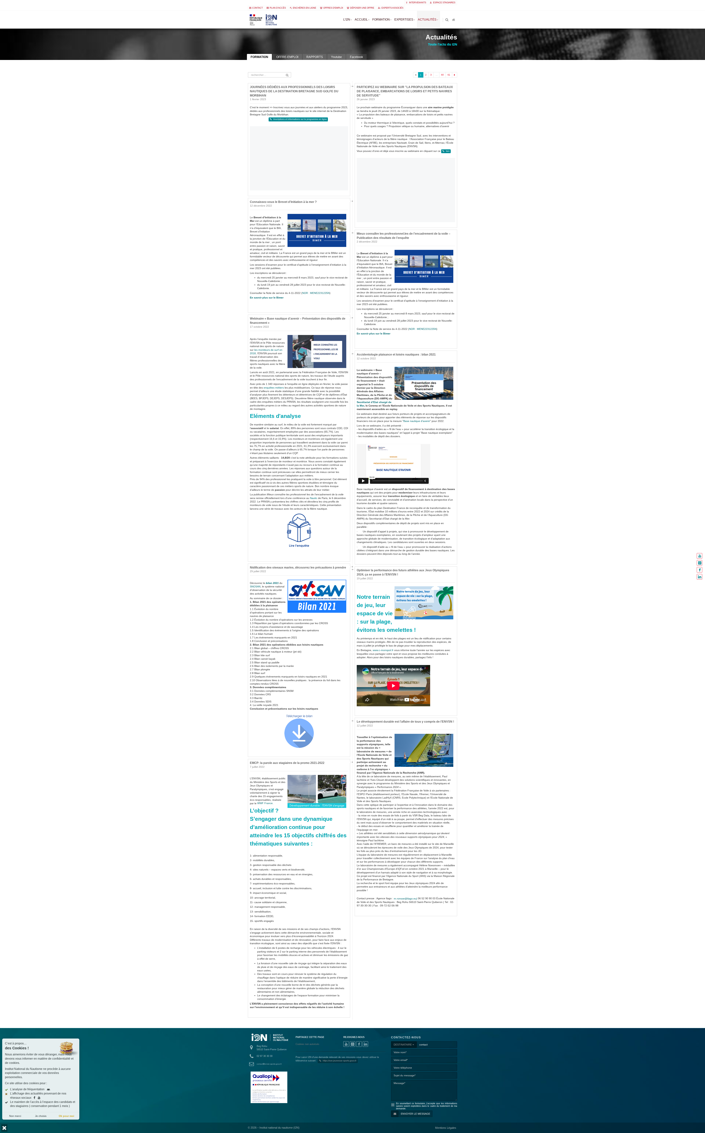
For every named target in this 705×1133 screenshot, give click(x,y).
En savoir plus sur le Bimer (266, 297)
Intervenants (417, 2)
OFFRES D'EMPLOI (333, 8)
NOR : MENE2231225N (316, 293)
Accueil (361, 19)
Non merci (15, 1115)
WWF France (265, 803)
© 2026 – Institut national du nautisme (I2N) (273, 1127)
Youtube (336, 57)
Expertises (403, 19)
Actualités (427, 19)
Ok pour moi (66, 1115)
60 (442, 75)
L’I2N (346, 19)
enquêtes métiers (274, 387)
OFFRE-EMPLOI (287, 57)
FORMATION (259, 57)
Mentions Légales (445, 1127)
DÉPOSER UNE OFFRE (362, 8)
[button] (4, 1128)
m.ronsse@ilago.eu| (405, 898)
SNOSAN (255, 586)
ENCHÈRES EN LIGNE (304, 8)
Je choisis (40, 1115)
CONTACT (257, 8)
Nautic (313, 498)
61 (449, 75)
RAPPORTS (314, 57)
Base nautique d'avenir (416, 421)
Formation (381, 19)
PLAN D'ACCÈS (278, 8)
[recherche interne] (447, 20)
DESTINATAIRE (403, 1044)
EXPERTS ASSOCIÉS (392, 8)
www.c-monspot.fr (383, 650)
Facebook (356, 57)
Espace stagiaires (444, 2)
